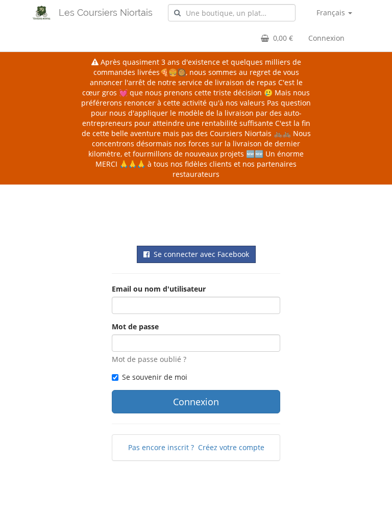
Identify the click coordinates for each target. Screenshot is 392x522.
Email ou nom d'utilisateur (159, 289)
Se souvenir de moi (154, 377)
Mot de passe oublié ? (149, 359)
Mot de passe (135, 326)
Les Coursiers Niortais (106, 12)
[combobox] (232, 12)
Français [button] (331, 12)
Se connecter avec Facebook (199, 254)
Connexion (326, 38)
